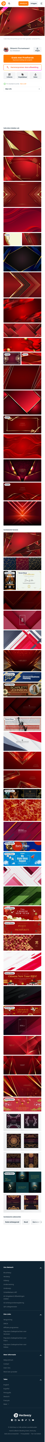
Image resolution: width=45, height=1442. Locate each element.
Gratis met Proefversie (22, 58)
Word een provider (10, 1420)
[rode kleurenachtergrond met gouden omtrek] (22, 573)
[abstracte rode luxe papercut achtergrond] (13, 387)
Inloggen (34, 3)
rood (26, 1270)
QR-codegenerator (10, 1355)
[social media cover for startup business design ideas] (22, 907)
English (6, 1433)
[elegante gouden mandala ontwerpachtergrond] (12, 374)
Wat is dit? (23, 84)
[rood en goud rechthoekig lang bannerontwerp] (22, 346)
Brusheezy (7, 1321)
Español (6, 1437)
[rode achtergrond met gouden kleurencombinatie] (22, 171)
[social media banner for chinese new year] (22, 962)
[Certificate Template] (15, 629)
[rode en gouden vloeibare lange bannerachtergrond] (22, 360)
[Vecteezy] (3, 3)
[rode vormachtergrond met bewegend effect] (22, 326)
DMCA (5, 1372)
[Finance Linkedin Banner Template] (22, 725)
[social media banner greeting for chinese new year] (22, 1153)
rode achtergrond (12, 1270)
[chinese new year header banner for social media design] (22, 976)
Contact (6, 1412)
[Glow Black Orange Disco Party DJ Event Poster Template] (9, 609)
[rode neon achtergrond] (22, 542)
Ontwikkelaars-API (10, 1341)
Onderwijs (7, 1337)
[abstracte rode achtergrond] (22, 475)
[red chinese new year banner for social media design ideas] (22, 1027)
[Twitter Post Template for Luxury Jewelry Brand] (22, 1230)
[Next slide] (36, 1270)
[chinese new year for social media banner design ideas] (22, 1059)
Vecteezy (6, 1325)
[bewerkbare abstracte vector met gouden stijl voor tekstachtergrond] (12, 241)
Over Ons (6, 1416)
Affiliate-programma (10, 1376)
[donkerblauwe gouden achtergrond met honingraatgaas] (22, 274)
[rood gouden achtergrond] (22, 406)
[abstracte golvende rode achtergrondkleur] (22, 222)
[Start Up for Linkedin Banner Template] (22, 895)
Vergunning (7, 1368)
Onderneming (8, 1333)
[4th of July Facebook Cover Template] (22, 773)
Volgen (37, 51)
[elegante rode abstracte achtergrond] (22, 431)
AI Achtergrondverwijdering (13, 1351)
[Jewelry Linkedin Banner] (22, 842)
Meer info (8, 91)
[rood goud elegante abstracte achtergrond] (13, 255)
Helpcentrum (8, 1408)
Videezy (6, 1329)
